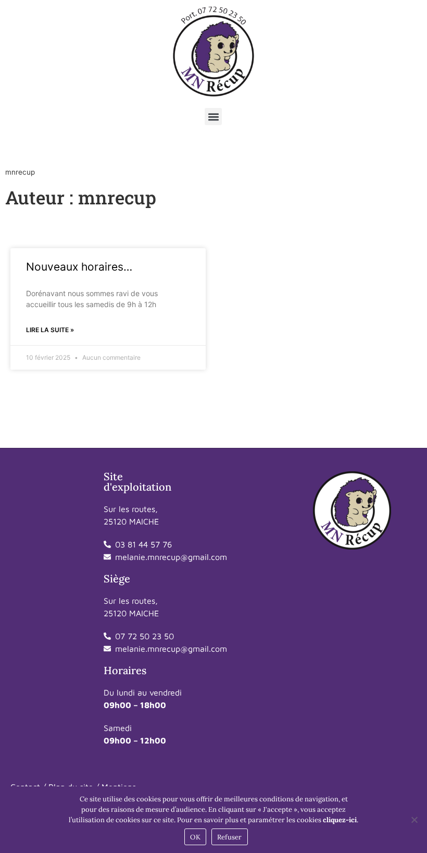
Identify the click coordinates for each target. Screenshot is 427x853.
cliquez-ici (340, 819)
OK (195, 837)
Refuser (229, 837)
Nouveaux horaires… (79, 266)
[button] (213, 116)
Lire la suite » (50, 330)
